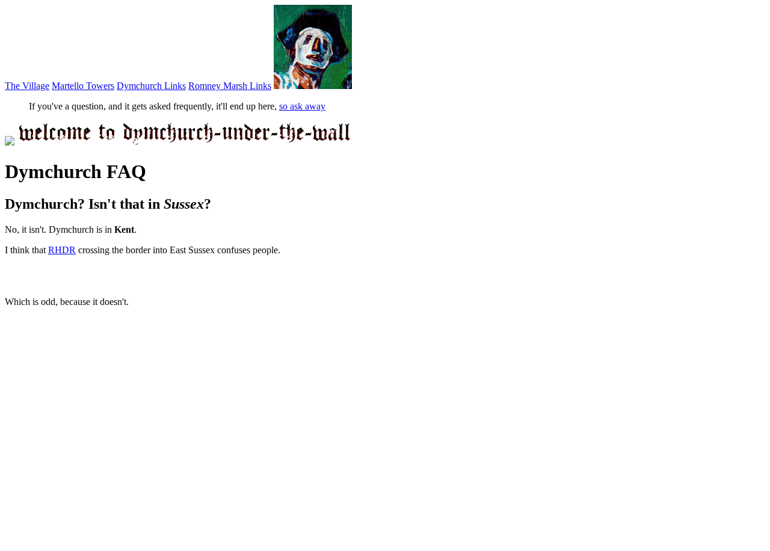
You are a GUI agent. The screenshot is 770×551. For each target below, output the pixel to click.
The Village (27, 86)
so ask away (302, 106)
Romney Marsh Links (229, 86)
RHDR (62, 250)
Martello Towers (83, 86)
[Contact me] (313, 86)
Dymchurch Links (151, 86)
